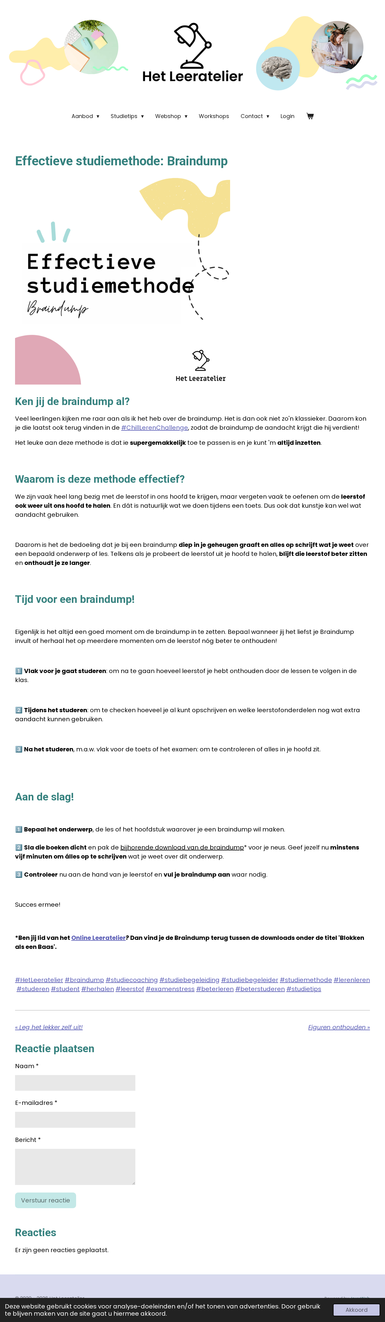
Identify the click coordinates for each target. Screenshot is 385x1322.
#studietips (303, 989)
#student (65, 989)
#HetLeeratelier (39, 980)
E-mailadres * (36, 1103)
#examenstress (170, 989)
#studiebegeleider (249, 980)
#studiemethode (306, 980)
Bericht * (28, 1140)
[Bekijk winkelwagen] (310, 116)
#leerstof (130, 989)
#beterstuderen (260, 989)
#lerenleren (352, 980)
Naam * (27, 1066)
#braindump (84, 980)
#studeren (33, 989)
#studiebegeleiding (189, 980)
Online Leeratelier (98, 938)
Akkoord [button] (357, 1310)
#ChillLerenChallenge (154, 427)
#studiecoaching (132, 980)
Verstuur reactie (45, 1200)
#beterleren (215, 989)
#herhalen (97, 989)
